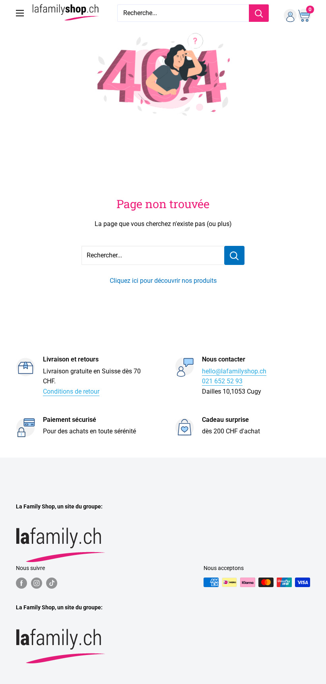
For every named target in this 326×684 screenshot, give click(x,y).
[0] (304, 13)
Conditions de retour (71, 391)
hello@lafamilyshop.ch (234, 371)
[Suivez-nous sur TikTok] (51, 583)
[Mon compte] (287, 13)
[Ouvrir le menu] (20, 13)
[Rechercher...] (234, 255)
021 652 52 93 (222, 381)
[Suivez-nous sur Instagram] (36, 583)
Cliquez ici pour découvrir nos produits (163, 280)
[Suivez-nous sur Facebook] (21, 583)
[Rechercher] (259, 13)
